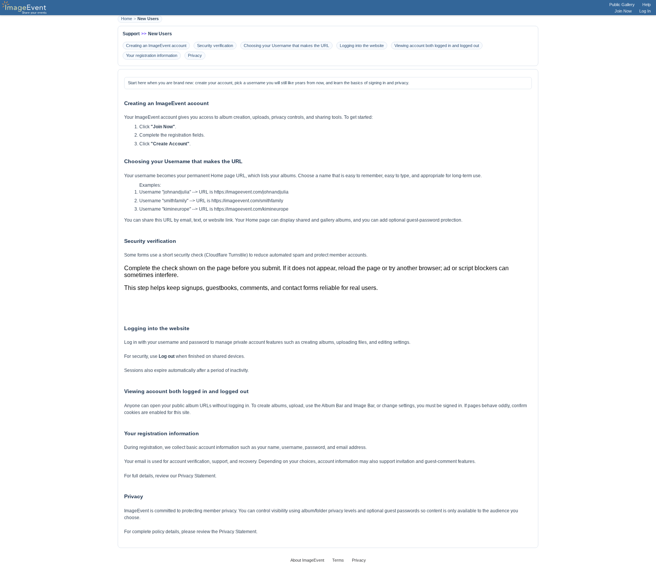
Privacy (195, 55)
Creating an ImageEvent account (156, 45)
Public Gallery (622, 4)
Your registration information (151, 55)
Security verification (215, 45)
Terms (338, 560)
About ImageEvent (307, 560)
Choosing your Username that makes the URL (286, 45)
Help (646, 4)
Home (126, 18)
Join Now (623, 11)
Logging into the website (362, 45)
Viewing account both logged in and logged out (436, 45)
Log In (645, 11)
